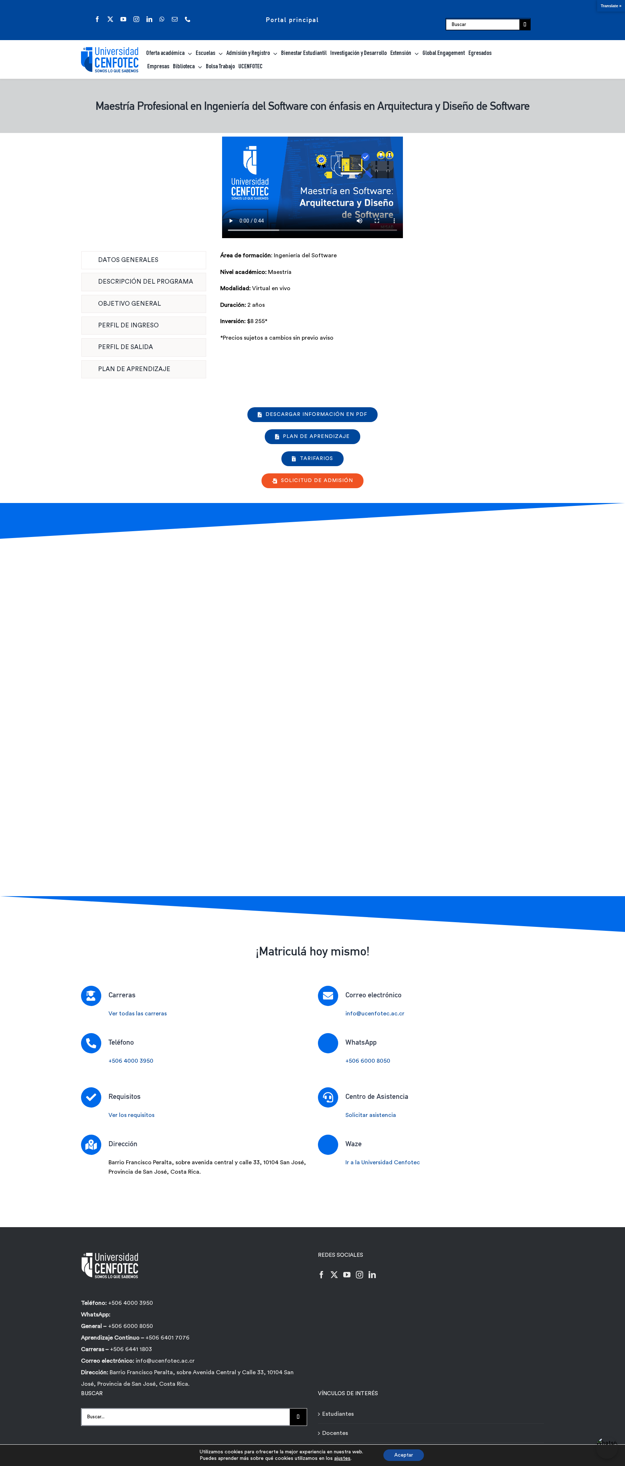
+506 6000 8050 (367, 1061)
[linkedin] (149, 19)
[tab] (143, 260)
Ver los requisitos (131, 1115)
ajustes (342, 1458)
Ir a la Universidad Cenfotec (382, 1162)
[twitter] (110, 19)
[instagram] (136, 19)
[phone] (188, 19)
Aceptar (403, 1455)
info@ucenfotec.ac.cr (374, 1013)
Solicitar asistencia (370, 1115)
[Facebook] (321, 1274)
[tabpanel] (382, 316)
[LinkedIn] (372, 1274)
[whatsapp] (162, 19)
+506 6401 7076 (167, 1338)
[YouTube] (346, 1274)
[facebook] (97, 19)
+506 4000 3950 (131, 1061)
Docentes (335, 1433)
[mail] (175, 19)
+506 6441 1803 (131, 1349)
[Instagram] (359, 1274)
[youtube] (123, 19)
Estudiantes (338, 1414)
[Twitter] (334, 1274)
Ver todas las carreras (138, 1013)
